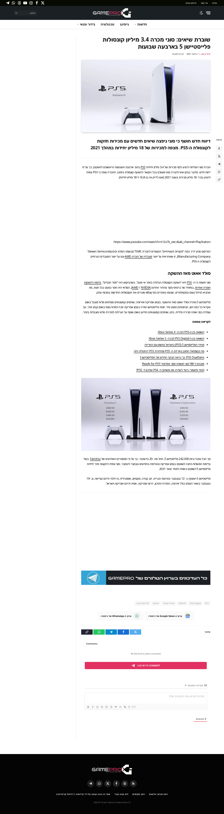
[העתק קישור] (219, 179)
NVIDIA (146, 287)
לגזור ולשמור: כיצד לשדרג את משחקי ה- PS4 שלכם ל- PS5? (170, 370)
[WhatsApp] (219, 172)
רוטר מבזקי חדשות (158, 794)
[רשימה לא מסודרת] (111, 707)
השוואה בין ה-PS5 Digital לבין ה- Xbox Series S (176, 338)
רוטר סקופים (138, 794)
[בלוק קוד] (120, 707)
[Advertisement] (145, 210)
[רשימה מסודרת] (106, 707)
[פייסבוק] (219, 148)
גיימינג (124, 24)
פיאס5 (156, 603)
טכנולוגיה (107, 24)
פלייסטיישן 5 (142, 603)
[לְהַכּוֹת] (102, 707)
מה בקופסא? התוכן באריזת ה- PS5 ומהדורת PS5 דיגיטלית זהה (169, 351)
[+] (134, 706)
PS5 (143, 167)
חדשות (142, 24)
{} (129, 706)
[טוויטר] (219, 156)
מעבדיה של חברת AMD (138, 256)
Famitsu (95, 459)
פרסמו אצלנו (190, 2)
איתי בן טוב (205, 54)
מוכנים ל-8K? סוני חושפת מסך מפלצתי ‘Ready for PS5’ (173, 364)
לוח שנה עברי (121, 794)
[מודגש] (88, 707)
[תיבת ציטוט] (115, 707)
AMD (135, 287)
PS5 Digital (195, 603)
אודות (214, 2)
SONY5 (182, 603)
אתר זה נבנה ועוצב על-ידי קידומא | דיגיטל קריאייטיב (83, 794)
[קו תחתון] (97, 707)
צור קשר (204, 2)
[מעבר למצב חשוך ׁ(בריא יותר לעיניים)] (202, 13)
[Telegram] (219, 164)
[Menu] (208, 13)
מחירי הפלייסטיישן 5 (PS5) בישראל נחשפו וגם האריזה (174, 345)
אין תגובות (176, 54)
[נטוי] (93, 707)
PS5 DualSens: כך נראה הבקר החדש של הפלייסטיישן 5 (172, 357)
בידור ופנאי (87, 24)
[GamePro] (112, 13)
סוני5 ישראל (168, 603)
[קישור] (125, 707)
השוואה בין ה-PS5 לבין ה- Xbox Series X (181, 332)
